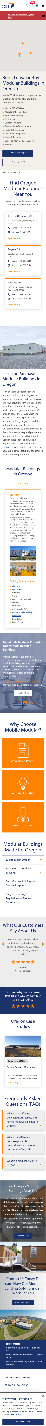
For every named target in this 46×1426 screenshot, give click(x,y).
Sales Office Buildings (14, 116)
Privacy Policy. (15, 1415)
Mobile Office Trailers (14, 108)
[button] (31, 54)
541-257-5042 (25, 261)
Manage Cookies (23, 1422)
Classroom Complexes (15, 134)
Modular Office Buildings (16, 112)
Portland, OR (14, 283)
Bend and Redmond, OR (20, 216)
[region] (23, 1409)
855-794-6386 (25, 232)
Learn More (13, 238)
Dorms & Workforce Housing (18, 126)
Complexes (16, 590)
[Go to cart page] (37, 5)
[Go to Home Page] (8, 5)
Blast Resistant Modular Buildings (20, 141)
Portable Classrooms (14, 130)
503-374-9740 (25, 294)
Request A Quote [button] (23, 1303)
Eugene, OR (14, 249)
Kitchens (9, 145)
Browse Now (23, 1236)
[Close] (43, 1396)
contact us (7, 447)
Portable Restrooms (14, 137)
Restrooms (10, 119)
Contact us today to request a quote (21, 682)
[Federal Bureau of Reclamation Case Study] (23, 1061)
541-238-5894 (25, 228)
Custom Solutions (13, 123)
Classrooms (16, 586)
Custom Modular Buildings (22, 612)
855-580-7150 (25, 265)
